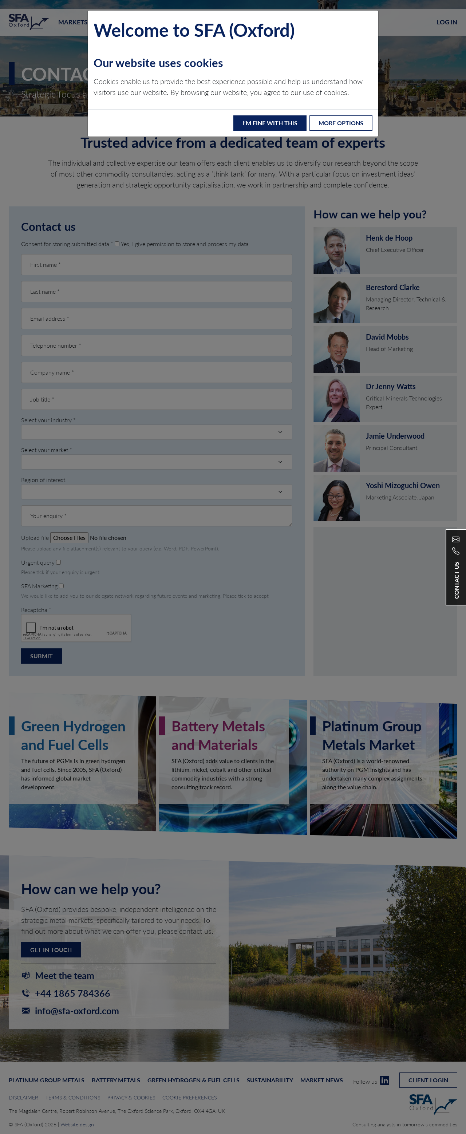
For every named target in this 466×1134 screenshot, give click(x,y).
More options (341, 123)
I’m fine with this (269, 123)
